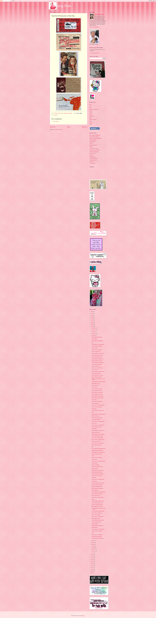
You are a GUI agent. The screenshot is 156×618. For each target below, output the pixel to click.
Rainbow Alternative (93, 119)
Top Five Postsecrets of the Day (97, 337)
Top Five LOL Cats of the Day (97, 364)
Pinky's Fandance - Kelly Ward (97, 401)
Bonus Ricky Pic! (95, 527)
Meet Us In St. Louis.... (95, 415)
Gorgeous (93, 499)
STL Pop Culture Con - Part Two (97, 390)
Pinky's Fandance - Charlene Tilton (97, 470)
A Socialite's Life (92, 163)
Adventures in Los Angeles (94, 136)
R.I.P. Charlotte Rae (95, 490)
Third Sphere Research (93, 145)
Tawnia (91, 122)
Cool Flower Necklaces (93, 158)
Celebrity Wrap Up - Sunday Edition (98, 344)
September (94, 333)
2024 (92, 315)
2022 (92, 319)
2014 (92, 559)
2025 (92, 313)
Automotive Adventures (96, 432)
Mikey (91, 117)
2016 (92, 556)
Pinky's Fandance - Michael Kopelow (98, 479)
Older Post (84, 127)
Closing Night (94, 477)
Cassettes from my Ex (93, 160)
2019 (92, 324)
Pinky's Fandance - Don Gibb (97, 349)
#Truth (93, 412)
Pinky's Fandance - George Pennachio (98, 421)
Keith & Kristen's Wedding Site (95, 135)
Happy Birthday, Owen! (96, 383)
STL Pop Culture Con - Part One (97, 394)
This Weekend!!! (94, 459)
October (93, 331)
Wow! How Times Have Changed (97, 504)
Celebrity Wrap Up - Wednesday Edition (98, 381)
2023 (92, 317)
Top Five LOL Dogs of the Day (97, 346)
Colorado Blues (94, 339)
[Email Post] (75, 113)
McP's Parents (92, 116)
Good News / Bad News (96, 464)
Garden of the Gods (95, 369)
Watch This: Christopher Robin (97, 486)
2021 (92, 320)
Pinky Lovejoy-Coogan (100, 14)
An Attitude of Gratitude (96, 419)
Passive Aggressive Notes (94, 148)
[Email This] (77, 113)
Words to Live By (95, 468)
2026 (92, 311)
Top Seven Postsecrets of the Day (97, 484)
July (93, 540)
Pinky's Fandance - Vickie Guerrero (98, 410)
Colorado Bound (94, 387)
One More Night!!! (95, 523)
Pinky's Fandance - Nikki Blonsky (97, 340)
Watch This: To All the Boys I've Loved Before (98, 379)
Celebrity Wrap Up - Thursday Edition (98, 371)
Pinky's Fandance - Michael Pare (97, 367)
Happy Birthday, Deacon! (96, 518)
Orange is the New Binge (96, 514)
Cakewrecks (92, 161)
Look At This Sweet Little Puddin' (97, 437)
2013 (92, 561)
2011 (92, 565)
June (93, 542)
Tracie (91, 124)
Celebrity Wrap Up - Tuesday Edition (98, 501)
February (93, 549)
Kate (90, 106)
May (93, 544)
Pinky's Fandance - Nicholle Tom (97, 506)
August (93, 335)
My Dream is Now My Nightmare (97, 450)
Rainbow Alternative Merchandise (95, 138)
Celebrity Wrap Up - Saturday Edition (98, 353)
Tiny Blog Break (94, 463)
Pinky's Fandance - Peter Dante (97, 376)
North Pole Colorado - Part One (97, 360)
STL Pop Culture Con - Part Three (97, 375)
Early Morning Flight (95, 403)
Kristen (91, 111)
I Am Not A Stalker (93, 140)
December (94, 328)
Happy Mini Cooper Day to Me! (97, 472)
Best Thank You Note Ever (96, 441)
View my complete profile (94, 27)
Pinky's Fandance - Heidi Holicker (97, 525)
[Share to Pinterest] (81, 113)
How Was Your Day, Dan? (94, 151)
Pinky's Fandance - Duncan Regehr (97, 497)
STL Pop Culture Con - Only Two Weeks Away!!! (98, 509)
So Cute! (93, 455)
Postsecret (56, 115)
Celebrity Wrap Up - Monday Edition (98, 511)
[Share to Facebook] (80, 113)
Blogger (83, 615)
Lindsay (91, 112)
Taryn (91, 121)
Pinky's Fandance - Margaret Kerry (97, 358)
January (93, 551)
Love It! (93, 532)
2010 (92, 567)
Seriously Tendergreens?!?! (96, 351)
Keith (90, 107)
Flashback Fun (94, 408)
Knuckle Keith (94, 428)
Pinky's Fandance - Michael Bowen (97, 516)
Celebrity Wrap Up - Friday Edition (98, 362)
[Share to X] (79, 113)
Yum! (93, 342)
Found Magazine (92, 156)
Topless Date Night (95, 348)
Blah (92, 446)
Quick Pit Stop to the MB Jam (97, 536)
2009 (92, 569)
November (94, 329)
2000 (92, 572)
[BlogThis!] (78, 113)
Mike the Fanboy (92, 141)
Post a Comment (56, 121)
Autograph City (94, 481)
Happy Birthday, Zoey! (95, 385)
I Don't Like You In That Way (95, 150)
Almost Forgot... (94, 399)
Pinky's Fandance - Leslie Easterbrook (98, 430)
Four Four (91, 155)
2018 (92, 326)
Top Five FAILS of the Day (96, 373)
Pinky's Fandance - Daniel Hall (97, 457)
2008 (92, 571)
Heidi (90, 104)
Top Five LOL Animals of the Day (97, 355)
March (93, 548)
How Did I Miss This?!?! (96, 495)
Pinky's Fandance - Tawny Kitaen (97, 392)
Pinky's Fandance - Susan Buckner (97, 488)
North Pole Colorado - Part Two (97, 357)
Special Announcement (96, 366)
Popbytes (91, 146)
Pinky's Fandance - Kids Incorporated (98, 439)
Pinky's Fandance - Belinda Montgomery (98, 448)
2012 (92, 563)
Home (68, 127)
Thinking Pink (60, 5)
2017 (92, 554)
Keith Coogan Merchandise (94, 109)
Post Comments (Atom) (59, 129)
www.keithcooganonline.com (94, 53)
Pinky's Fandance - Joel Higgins (97, 534)
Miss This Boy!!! (94, 423)
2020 (92, 322)
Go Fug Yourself (92, 153)
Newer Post (52, 127)
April (93, 546)
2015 (92, 557)
